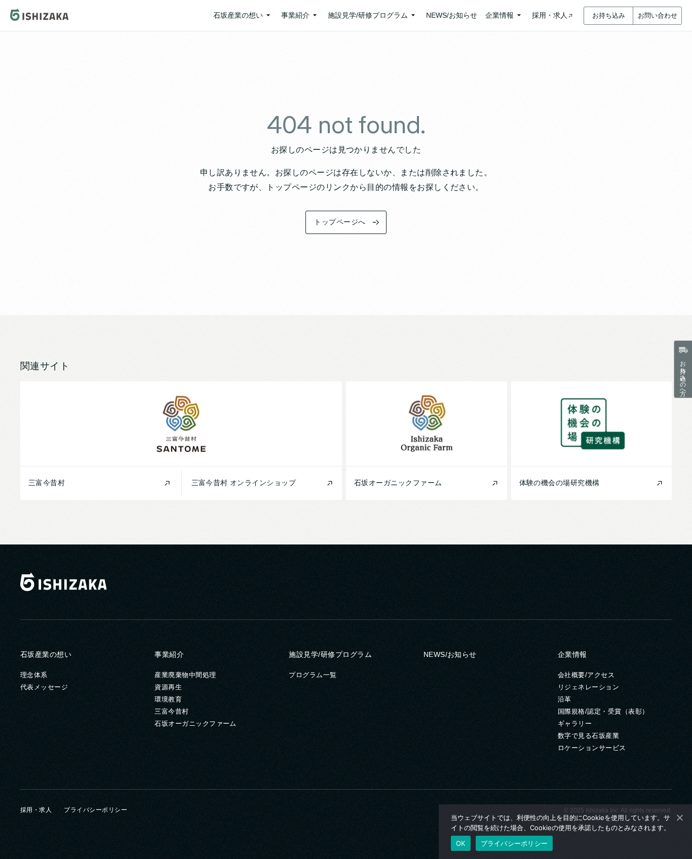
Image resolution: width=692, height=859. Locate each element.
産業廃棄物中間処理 (185, 675)
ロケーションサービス (592, 748)
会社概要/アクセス (586, 675)
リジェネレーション (588, 687)
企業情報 (572, 654)
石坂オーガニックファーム (196, 723)
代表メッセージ (44, 687)
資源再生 (168, 687)
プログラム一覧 (312, 675)
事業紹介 (169, 654)
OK (461, 843)
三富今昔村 (171, 711)
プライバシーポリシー (95, 810)
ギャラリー (575, 723)
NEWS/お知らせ (450, 654)
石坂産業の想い (45, 654)
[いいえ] (679, 817)
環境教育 (168, 699)
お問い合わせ (657, 15)
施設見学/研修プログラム (330, 654)
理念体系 (34, 675)
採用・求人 (36, 810)
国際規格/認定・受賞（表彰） (603, 711)
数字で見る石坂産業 (588, 735)
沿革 (564, 699)
